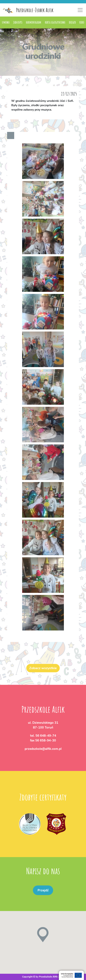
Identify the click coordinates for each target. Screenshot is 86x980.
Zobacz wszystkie (43, 668)
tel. (43, 736)
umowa (5, 22)
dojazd (72, 22)
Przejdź (43, 890)
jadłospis (17, 22)
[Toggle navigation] (80, 10)
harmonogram (33, 22)
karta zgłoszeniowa (55, 22)
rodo (81, 22)
